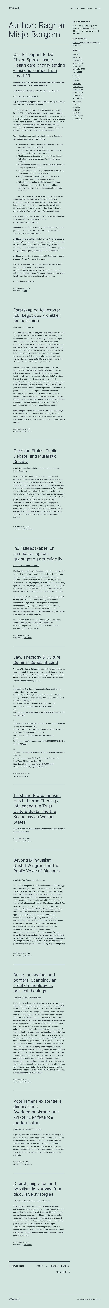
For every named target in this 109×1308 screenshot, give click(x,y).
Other (25, 291)
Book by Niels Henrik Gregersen (26, 566)
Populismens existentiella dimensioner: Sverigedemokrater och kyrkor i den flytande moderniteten (37, 1112)
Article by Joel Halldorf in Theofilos (27, 1129)
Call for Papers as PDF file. (24, 281)
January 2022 (78, 89)
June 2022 (76, 75)
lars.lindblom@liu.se (28, 273)
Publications (28, 431)
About (89, 8)
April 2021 (76, 110)
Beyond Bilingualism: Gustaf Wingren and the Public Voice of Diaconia (36, 865)
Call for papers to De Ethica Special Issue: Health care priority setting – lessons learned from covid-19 (39, 65)
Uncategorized (28, 529)
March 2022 (77, 84)
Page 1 (40, 1266)
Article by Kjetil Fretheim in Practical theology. (32, 1201)
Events (26, 776)
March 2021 (77, 113)
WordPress (96, 1299)
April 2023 (76, 54)
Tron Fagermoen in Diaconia (33, 880)
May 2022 (76, 78)
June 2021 (76, 104)
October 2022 (78, 66)
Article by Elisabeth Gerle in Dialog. (27, 997)
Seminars (81, 8)
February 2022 (78, 87)
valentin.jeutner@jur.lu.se (30, 681)
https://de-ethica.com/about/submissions (42, 211)
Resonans (14, 8)
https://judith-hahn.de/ (37, 767)
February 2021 (78, 116)
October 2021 (78, 95)
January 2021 (77, 119)
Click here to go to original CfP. (26, 96)
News (73, 8)
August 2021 (77, 101)
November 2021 (78, 92)
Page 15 (65, 1266)
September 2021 (79, 98)
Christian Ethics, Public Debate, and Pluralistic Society (35, 456)
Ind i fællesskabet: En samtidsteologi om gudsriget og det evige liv (37, 553)
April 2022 (76, 81)
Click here (76, 26)
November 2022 (78, 63)
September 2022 (79, 69)
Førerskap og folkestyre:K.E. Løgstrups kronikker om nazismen (36, 315)
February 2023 (78, 60)
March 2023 (77, 57)
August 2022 (77, 72)
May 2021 (76, 107)
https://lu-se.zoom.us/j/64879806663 (38, 735)
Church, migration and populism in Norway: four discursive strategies (37, 1189)
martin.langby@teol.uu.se (44, 276)
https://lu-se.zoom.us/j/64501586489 (38, 706)
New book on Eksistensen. (24, 327)
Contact (97, 8)
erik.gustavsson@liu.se (28, 270)
